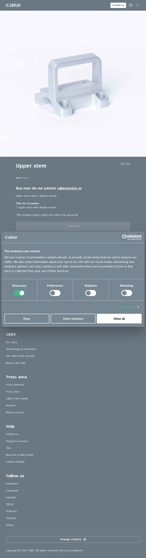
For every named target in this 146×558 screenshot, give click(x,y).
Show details (125, 307)
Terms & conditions (71, 550)
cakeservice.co (69, 188)
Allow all (119, 318)
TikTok (10, 504)
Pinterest (11, 511)
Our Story (11, 342)
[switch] (55, 293)
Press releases (15, 384)
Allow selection (73, 318)
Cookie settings (15, 461)
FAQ (8, 448)
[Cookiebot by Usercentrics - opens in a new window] (125, 237)
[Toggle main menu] (137, 5)
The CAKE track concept (20, 356)
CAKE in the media (17, 398)
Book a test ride (15, 363)
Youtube (11, 518)
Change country (70, 539)
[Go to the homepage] (13, 5)
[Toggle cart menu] (131, 5)
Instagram (12, 483)
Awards (10, 405)
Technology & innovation (21, 349)
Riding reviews (15, 412)
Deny (26, 318)
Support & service (17, 441)
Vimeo (10, 525)
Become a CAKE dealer (20, 454)
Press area (12, 391)
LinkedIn (11, 497)
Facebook (12, 490)
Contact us (118, 5)
